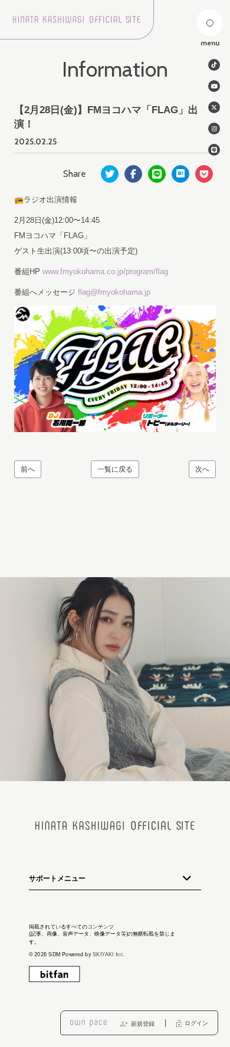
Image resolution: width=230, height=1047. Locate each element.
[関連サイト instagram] (214, 128)
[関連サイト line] (214, 150)
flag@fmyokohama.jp (114, 292)
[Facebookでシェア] (133, 174)
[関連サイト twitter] (214, 107)
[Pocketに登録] (204, 174)
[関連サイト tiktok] (214, 65)
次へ (202, 469)
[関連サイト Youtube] (214, 86)
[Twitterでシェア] (110, 174)
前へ (28, 469)
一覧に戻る (115, 469)
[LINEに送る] (157, 174)
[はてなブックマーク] (180, 174)
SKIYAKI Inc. (108, 954)
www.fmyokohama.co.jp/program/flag (105, 271)
